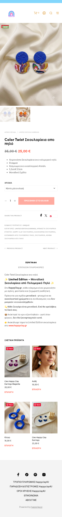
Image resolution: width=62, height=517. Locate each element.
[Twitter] (47, 215)
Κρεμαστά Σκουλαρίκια (46, 229)
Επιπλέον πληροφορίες (31, 268)
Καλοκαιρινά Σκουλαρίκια (44, 232)
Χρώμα (8, 183)
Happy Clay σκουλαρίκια (23, 232)
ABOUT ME (31, 500)
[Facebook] (42, 215)
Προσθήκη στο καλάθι (36, 201)
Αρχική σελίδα (10, 132)
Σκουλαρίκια (40, 235)
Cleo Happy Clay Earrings (39, 438)
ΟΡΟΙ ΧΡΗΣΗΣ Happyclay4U (31, 491)
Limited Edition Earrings (29, 132)
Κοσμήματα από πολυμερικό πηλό (19, 235)
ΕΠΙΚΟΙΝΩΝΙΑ (31, 495)
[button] (36, 12)
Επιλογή (9, 392)
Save (54, 216)
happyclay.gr (36, 507)
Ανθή (34, 381)
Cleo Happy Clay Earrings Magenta (12, 382)
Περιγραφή (31, 263)
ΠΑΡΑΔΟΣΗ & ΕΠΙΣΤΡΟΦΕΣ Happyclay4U (31, 486)
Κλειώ (7, 437)
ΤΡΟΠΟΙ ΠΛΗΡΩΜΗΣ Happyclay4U (31, 481)
